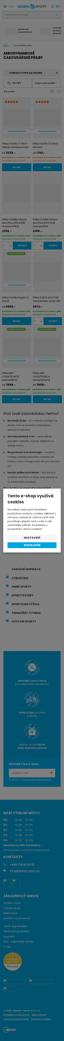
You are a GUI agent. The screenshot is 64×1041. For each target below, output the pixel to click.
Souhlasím (32, 545)
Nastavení (32, 538)
